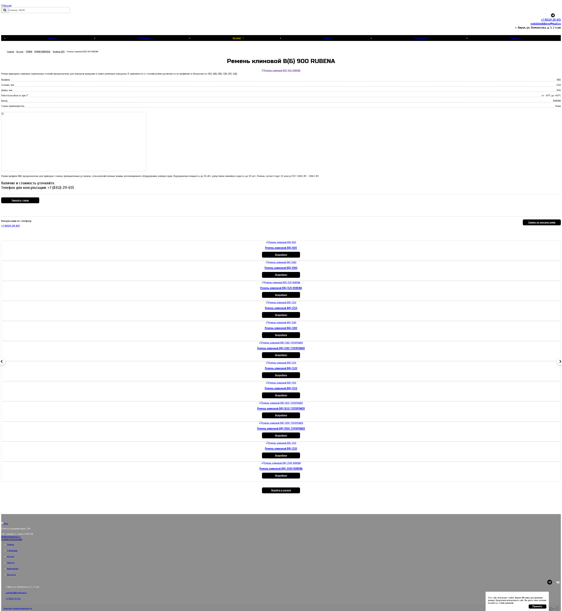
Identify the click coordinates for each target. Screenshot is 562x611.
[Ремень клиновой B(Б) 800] (281, 242)
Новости (328, 38)
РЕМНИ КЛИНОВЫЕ (42, 51)
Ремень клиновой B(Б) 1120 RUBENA (281, 288)
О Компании (144, 38)
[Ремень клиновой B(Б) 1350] (281, 382)
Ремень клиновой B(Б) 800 (281, 247)
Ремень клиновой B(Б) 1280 (281, 328)
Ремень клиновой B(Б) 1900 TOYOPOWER (281, 428)
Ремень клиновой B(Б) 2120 (281, 448)
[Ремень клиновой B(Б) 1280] (281, 322)
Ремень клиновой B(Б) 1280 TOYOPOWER (281, 348)
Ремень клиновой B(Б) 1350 (281, 388)
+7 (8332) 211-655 (551, 19)
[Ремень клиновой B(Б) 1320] (281, 362)
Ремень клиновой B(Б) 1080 (281, 267)
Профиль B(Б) (59, 51)
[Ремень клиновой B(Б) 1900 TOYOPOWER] (281, 423)
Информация (420, 38)
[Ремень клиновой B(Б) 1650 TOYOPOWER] (281, 403)
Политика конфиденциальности (17, 608)
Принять (537, 606)
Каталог (237, 38)
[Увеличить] (281, 70)
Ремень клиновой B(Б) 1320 (281, 368)
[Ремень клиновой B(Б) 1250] (281, 302)
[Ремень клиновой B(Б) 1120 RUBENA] (281, 282)
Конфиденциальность (10, 536)
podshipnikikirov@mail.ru (546, 23)
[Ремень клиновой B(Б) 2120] (281, 443)
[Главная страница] (18, 5)
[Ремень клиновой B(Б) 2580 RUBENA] (281, 463)
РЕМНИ (29, 51)
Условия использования (11, 539)
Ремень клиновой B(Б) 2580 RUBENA (281, 468)
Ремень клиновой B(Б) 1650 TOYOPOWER (281, 408)
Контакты (515, 38)
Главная (52, 38)
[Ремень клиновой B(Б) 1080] (281, 262)
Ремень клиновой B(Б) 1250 (281, 308)
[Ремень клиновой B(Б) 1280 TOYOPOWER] (281, 342)
